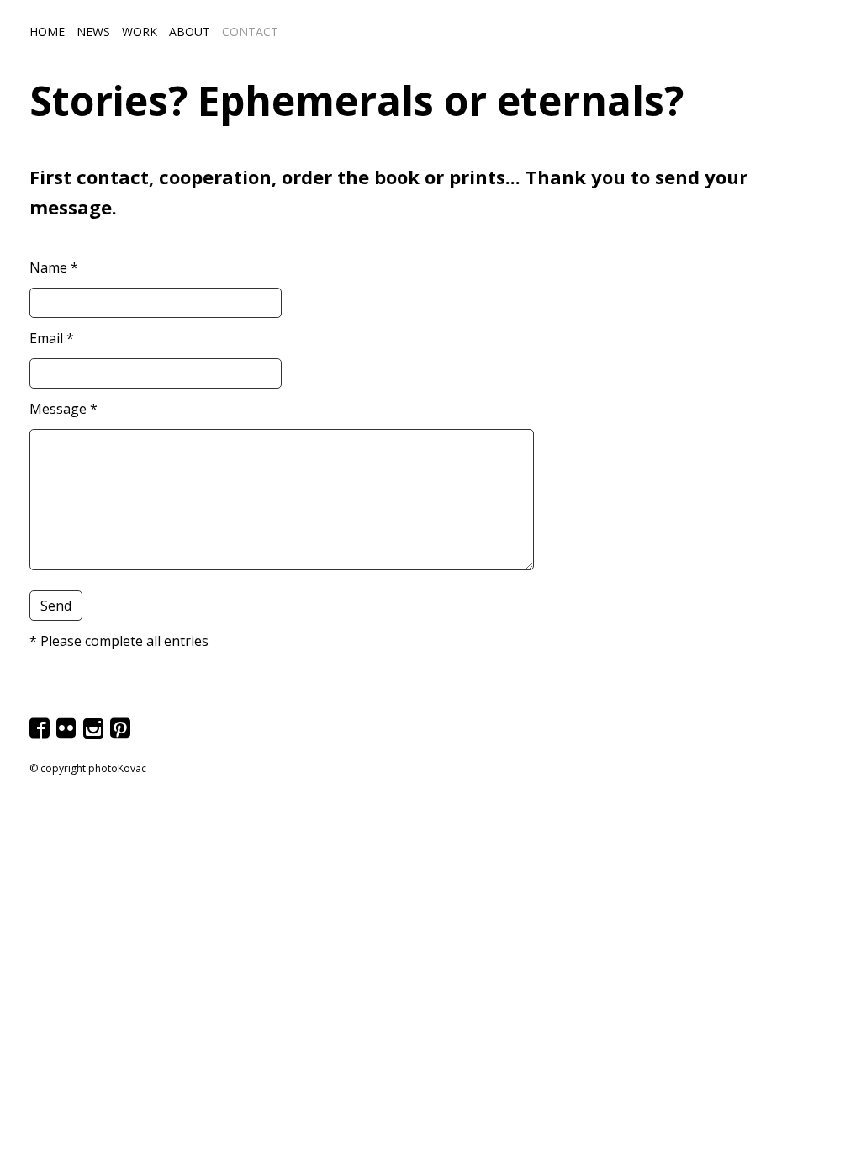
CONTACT (250, 32)
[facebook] (41, 733)
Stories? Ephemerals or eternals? (356, 100)
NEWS (93, 32)
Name (53, 267)
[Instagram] (95, 733)
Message (63, 409)
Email (51, 338)
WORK (139, 32)
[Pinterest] (122, 733)
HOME (47, 32)
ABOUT (189, 32)
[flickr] (68, 733)
